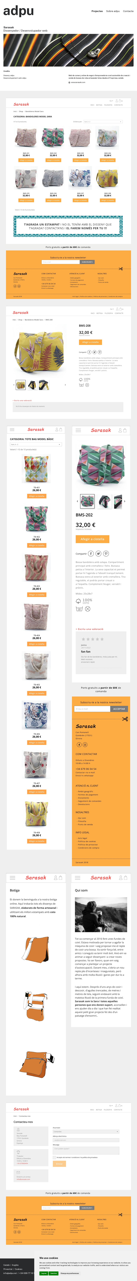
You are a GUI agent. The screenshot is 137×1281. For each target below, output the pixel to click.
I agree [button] (43, 1273)
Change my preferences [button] (70, 1273)
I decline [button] (53, 1273)
